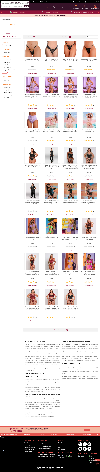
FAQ (59, 447)
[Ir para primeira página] (57, 37)
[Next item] (98, 12)
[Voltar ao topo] (97, 468)
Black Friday (27, 445)
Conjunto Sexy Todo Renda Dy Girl (82, 366)
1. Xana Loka (26, 434)
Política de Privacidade (29, 447)
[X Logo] (80, 444)
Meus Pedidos (61, 445)
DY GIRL (8, 33)
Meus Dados (61, 443)
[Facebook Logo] (85, 444)
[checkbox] (2, 45)
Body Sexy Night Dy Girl (47, 399)
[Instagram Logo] (89, 444)
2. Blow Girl (41, 434)
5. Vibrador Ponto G (87, 434)
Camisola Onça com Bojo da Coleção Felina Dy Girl (77, 344)
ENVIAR (87, 430)
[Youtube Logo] (80, 449)
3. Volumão (54, 434)
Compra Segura (28, 451)
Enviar (26, 6)
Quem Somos (27, 443)
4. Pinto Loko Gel (69, 434)
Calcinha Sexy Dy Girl (32, 379)
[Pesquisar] (69, 7)
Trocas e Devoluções (29, 449)
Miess (3, 33)
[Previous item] (1, 12)
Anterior (62, 36)
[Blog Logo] (85, 449)
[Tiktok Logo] (89, 449)
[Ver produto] (32, 49)
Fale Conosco (61, 449)
